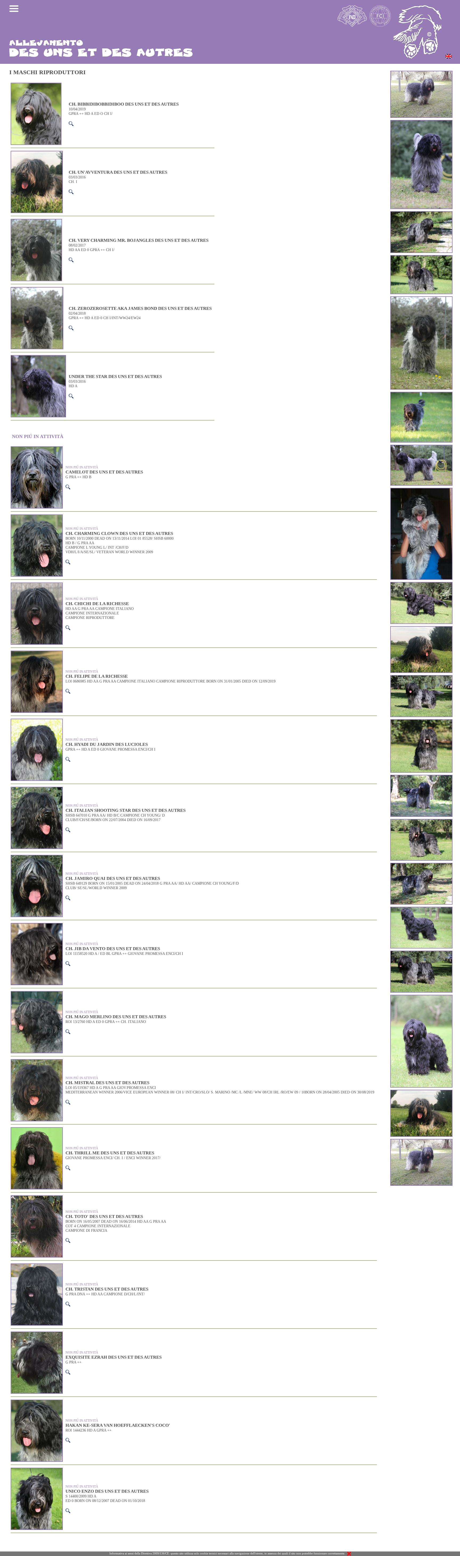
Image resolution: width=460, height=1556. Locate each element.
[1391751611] (421, 820)
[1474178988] (421, 776)
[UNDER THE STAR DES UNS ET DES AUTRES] (421, 121)
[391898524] (421, 864)
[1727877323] (421, 583)
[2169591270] (421, 952)
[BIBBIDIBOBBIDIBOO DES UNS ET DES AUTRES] (421, 908)
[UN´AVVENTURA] (421, 489)
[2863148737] (421, 676)
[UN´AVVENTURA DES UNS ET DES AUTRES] (421, 72)
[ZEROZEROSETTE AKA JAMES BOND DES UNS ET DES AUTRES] (421, 256)
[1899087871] (421, 720)
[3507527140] (421, 212)
